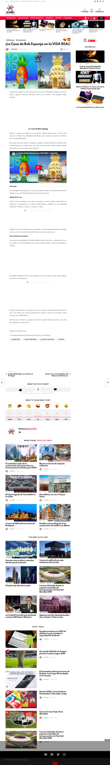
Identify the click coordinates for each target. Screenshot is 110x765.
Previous (6, 27)
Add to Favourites (31, 339)
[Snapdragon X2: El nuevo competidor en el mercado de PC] (96, 24)
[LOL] (65, 39)
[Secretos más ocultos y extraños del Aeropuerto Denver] (21, 549)
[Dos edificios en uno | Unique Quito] (55, 484)
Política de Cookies (14, 1)
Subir (101, 18)
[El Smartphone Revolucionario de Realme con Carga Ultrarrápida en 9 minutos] (21, 679)
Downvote (55, 390)
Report (62, 339)
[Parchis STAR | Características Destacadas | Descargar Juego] (21, 699)
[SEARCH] (91, 18)
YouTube (8, 557)
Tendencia (99, 11)
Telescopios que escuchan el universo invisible (62, 31)
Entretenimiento (36, 18)
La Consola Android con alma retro (90, 107)
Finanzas (49, 18)
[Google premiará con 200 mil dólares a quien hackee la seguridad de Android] (21, 639)
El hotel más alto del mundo (18, 586)
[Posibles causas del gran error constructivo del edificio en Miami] (55, 513)
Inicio (7, 1)
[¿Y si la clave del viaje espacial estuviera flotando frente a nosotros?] (80, 24)
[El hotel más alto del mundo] (21, 575)
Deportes (42, 582)
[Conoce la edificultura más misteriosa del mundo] (55, 549)
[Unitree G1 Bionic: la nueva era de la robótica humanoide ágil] (30, 24)
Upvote (20, 390)
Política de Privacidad (26, 1)
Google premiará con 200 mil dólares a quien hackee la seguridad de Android (52, 634)
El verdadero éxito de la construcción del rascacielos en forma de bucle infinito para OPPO (21, 466)
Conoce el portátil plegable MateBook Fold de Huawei (13, 31)
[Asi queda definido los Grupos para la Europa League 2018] (21, 659)
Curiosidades (9, 555)
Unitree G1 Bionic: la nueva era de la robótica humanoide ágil (30, 31)
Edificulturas (23, 18)
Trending (8, 651)
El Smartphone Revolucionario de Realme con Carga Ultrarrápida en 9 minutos (54, 674)
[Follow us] (88, 18)
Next (103, 27)
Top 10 (43, 1)
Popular (85, 11)
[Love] (69, 39)
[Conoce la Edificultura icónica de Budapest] (21, 513)
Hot (91, 11)
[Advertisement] (38, 112)
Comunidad (67, 18)
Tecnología (10, 18)
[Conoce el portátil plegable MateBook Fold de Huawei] (14, 24)
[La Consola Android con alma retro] (46, 24)
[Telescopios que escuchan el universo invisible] (63, 24)
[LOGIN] (94, 18)
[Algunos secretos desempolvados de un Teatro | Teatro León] (55, 604)
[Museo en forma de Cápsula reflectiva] (55, 453)
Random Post (36, 1)
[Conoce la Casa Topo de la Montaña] (21, 719)
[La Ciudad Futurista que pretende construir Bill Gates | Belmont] (21, 604)
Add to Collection (48, 339)
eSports (58, 18)
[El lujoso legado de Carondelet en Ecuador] (21, 484)
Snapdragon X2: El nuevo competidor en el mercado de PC (96, 31)
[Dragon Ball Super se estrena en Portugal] (2, 382)
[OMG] (8, 505)
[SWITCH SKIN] (86, 18)
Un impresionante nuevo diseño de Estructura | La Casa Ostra (30, 335)
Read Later (16, 339)
